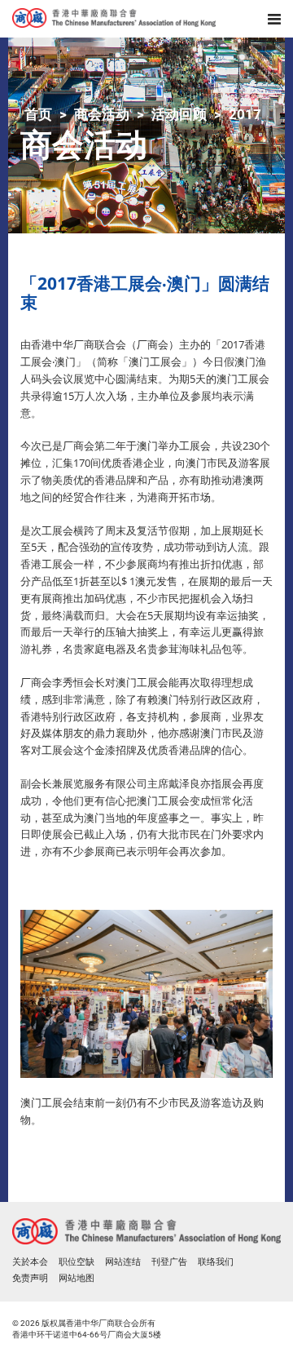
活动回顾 (179, 114)
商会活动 (101, 114)
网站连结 (123, 1262)
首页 (38, 114)
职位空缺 (76, 1262)
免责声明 (30, 1278)
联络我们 (216, 1262)
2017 (245, 114)
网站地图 (76, 1278)
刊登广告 (169, 1262)
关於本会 (30, 1262)
